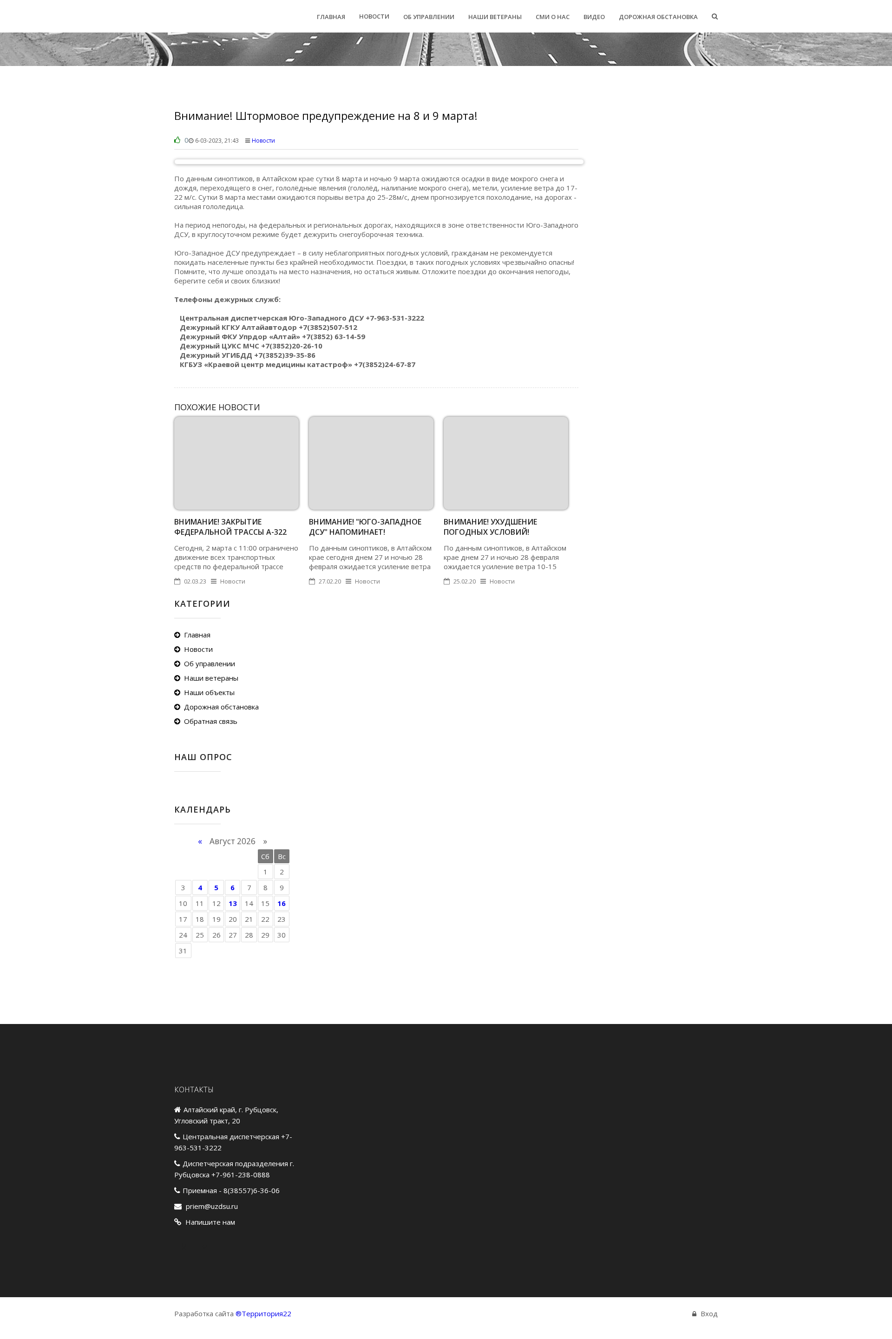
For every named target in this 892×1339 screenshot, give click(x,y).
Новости (263, 140)
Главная (197, 634)
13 (233, 903)
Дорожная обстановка (221, 706)
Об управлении (209, 663)
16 (281, 903)
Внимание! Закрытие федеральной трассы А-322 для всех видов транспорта (233, 532)
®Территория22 (263, 1313)
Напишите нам (210, 1222)
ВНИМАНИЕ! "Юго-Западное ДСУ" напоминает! (365, 527)
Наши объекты (209, 692)
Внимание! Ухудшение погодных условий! (490, 527)
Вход (709, 1313)
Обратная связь (210, 721)
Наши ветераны (211, 678)
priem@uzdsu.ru (212, 1206)
